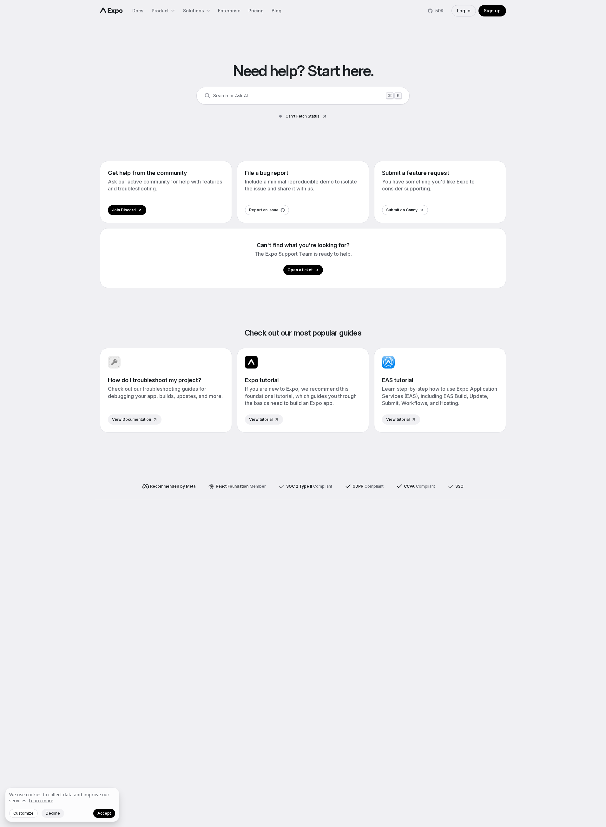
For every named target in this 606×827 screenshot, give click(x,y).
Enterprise (229, 10)
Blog (276, 10)
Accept (104, 813)
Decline (53, 813)
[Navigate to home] (111, 11)
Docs (137, 10)
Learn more (41, 801)
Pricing (256, 10)
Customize (23, 813)
